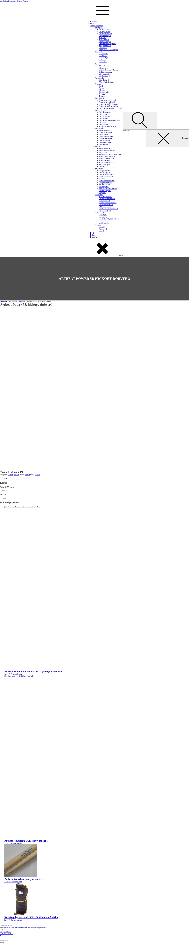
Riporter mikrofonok (106, 205)
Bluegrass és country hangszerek (110, 154)
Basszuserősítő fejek (106, 136)
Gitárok (97, 146)
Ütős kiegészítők (104, 74)
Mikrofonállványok (105, 197)
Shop (92, 24)
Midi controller (104, 40)
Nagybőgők (103, 229)
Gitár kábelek (103, 118)
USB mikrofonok (105, 207)
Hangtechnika (99, 168)
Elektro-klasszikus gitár (107, 158)
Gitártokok (102, 122)
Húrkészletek (103, 124)
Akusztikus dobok (105, 66)
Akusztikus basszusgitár (107, 150)
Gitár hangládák (104, 140)
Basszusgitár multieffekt (107, 102)
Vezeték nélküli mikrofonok (108, 209)
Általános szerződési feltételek (10, 928)
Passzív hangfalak (105, 191)
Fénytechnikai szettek (106, 82)
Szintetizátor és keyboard (107, 44)
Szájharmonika (104, 92)
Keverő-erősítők (104, 185)
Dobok (97, 64)
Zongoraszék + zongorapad (108, 50)
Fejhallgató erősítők (106, 138)
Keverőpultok (103, 187)
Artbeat (27, 475)
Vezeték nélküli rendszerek (108, 126)
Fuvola (101, 88)
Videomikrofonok (105, 211)
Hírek (92, 233)
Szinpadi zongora (105, 42)
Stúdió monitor (104, 223)
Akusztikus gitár (104, 148)
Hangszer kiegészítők (106, 162)
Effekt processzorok (106, 177)
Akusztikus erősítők (106, 130)
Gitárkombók (103, 144)
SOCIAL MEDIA (6, 934)
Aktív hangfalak (104, 172)
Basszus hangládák (105, 132)
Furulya (101, 86)
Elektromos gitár (104, 160)
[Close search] (163, 138)
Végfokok (102, 193)
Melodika (102, 38)
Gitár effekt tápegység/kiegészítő (110, 108)
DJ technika (99, 52)
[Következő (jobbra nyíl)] (3, 942)
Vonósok (98, 225)
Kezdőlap (93, 22)
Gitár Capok (103, 114)
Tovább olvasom (16, 674)
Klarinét (102, 90)
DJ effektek (103, 56)
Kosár (20, 1)
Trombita (102, 96)
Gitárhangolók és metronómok (109, 120)
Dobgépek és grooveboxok (108, 70)
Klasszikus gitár (104, 165)
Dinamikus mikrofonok (107, 199)
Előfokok (102, 179)
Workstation (103, 48)
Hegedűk (102, 227)
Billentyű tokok (104, 32)
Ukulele (101, 166)
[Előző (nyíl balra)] (1, 942)
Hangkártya (103, 217)
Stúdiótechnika (100, 213)
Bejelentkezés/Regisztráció (9, 1)
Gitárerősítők (99, 128)
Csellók (101, 231)
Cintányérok (103, 68)
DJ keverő (102, 60)
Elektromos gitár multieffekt (108, 106)
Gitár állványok (104, 112)
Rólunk (92, 235)
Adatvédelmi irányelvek (29, 928)
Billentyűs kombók (105, 34)
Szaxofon (102, 94)
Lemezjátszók (103, 62)
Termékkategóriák (96, 26)
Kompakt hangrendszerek (108, 189)
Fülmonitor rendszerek (107, 181)
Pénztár (25, 1)
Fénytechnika (99, 78)
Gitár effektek (99, 98)
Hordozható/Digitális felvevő (109, 219)
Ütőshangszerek (104, 76)
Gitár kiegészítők (100, 110)
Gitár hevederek (104, 116)
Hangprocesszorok (105, 183)
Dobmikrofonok (104, 201)
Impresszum (41, 928)
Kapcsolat (93, 237)
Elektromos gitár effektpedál (108, 104)
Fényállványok (104, 80)
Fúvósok (98, 84)
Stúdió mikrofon (104, 221)
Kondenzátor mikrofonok (107, 203)
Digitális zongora (105, 36)
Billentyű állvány (105, 30)
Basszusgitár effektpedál (107, 100)
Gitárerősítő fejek (105, 142)
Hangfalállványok (105, 171)
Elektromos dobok (105, 72)
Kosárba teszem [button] (16, 843)
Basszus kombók (105, 134)
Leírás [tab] (6, 478)
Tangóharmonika (105, 46)
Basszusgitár (103, 152)
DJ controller (103, 54)
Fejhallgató (103, 215)
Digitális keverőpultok (106, 174)
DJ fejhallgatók (104, 58)
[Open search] (140, 120)
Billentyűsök (99, 28)
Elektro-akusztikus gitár (107, 156)
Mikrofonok (99, 195)
